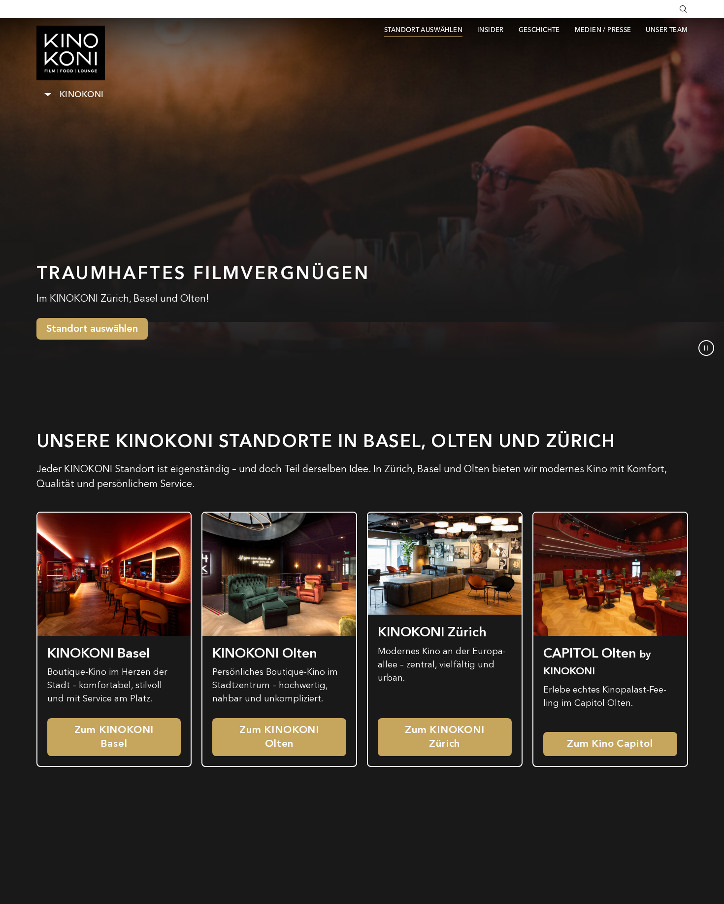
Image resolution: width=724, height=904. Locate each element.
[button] (706, 348)
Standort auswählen (92, 328)
